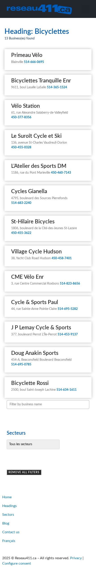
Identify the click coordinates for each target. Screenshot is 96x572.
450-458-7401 (62, 258)
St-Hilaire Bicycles (32, 221)
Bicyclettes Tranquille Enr (41, 81)
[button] (85, 9)
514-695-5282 (68, 309)
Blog (5, 523)
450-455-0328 (21, 147)
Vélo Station (25, 106)
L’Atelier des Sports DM (38, 166)
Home (7, 497)
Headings (9, 506)
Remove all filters (24, 472)
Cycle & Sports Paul (34, 302)
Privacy (76, 558)
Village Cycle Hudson (36, 252)
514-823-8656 (70, 283)
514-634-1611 (66, 389)
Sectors (8, 514)
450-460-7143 (61, 172)
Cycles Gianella (29, 191)
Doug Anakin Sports (34, 353)
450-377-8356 (21, 117)
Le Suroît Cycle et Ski (36, 136)
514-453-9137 (68, 334)
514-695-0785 (21, 364)
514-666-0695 (34, 62)
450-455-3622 (21, 233)
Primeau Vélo (26, 55)
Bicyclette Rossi (30, 383)
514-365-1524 (57, 87)
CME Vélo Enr (27, 277)
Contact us (10, 532)
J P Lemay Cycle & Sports (41, 327)
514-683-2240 (21, 203)
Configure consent (16, 563)
